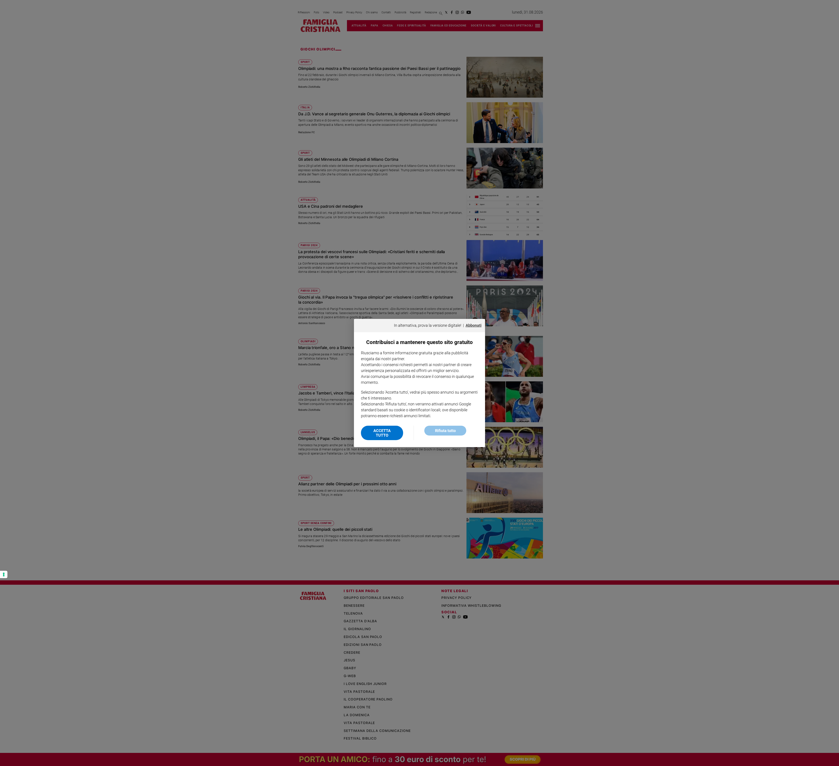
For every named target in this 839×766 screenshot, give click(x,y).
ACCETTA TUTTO (382, 432)
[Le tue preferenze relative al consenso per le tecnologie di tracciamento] (3, 574)
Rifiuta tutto (445, 430)
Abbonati (474, 325)
